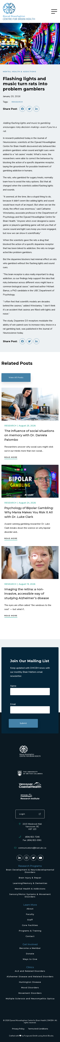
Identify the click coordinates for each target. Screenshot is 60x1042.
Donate (30, 953)
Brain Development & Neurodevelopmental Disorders (30, 871)
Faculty (30, 914)
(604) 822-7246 (32, 836)
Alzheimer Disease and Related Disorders (30, 976)
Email (13, 704)
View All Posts (16, 377)
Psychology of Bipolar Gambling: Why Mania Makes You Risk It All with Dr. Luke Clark (28, 512)
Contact (30, 936)
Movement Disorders (30, 993)
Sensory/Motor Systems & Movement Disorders (30, 895)
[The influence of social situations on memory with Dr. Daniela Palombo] (30, 404)
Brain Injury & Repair (30, 877)
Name (13, 686)
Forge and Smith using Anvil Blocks (38, 1036)
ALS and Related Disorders (30, 971)
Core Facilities (30, 925)
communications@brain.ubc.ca (32, 847)
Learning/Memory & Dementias (30, 883)
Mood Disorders (30, 987)
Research (17, 102)
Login (22, 814)
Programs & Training (30, 931)
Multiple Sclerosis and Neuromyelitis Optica (30, 998)
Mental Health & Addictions (19, 71)
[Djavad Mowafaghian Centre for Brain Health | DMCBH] (19, 11)
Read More (10, 457)
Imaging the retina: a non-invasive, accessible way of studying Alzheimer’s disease (26, 593)
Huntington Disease (30, 982)
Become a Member (30, 948)
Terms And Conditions (38, 1029)
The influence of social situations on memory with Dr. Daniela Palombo (29, 435)
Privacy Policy (18, 1029)
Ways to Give (30, 959)
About (30, 909)
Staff (30, 920)
